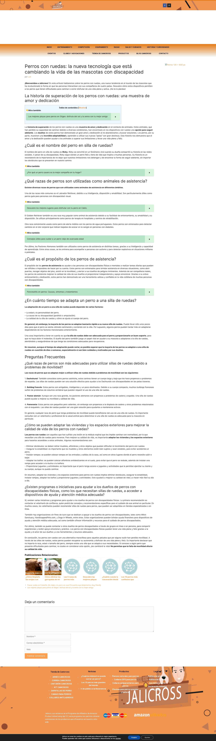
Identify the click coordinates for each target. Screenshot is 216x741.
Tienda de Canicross (101, 53)
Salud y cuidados (133, 47)
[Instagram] (169, 5)
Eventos (52, 53)
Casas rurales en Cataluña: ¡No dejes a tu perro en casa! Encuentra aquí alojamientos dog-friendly (64, 585)
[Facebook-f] (165, 5)
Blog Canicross (143, 53)
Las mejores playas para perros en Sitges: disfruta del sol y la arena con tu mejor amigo (60, 587)
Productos (123, 53)
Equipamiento (101, 47)
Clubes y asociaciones (73, 53)
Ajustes (147, 737)
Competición (84, 47)
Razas (116, 47)
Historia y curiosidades (158, 47)
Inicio (49, 47)
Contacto (163, 53)
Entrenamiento (64, 47)
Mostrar (82, 108)
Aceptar (134, 737)
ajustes (118, 739)
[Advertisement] (108, 27)
